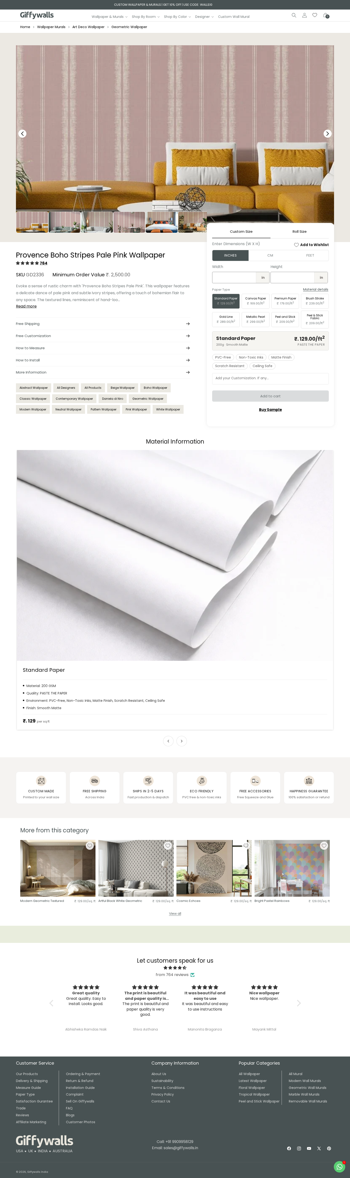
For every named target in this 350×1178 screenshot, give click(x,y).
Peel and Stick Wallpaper (259, 1101)
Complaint (75, 1094)
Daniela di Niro (112, 399)
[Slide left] (168, 741)
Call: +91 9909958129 (175, 1141)
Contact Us (160, 1101)
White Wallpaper (168, 409)
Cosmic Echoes (188, 901)
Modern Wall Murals (305, 1080)
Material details (315, 290)
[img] (175, 967)
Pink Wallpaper (136, 409)
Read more (26, 306)
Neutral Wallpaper (68, 409)
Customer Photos (80, 1122)
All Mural (295, 1074)
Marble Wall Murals (304, 1094)
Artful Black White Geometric (120, 901)
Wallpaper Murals (51, 27)
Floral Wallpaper (252, 1087)
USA (19, 1151)
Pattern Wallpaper (103, 409)
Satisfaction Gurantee (34, 1101)
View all (175, 913)
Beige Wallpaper (123, 388)
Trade (21, 1108)
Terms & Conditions (168, 1087)
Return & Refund (79, 1080)
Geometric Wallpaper (129, 27)
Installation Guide (80, 1087)
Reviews (22, 1115)
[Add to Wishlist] (89, 845)
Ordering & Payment (83, 1074)
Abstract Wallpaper (34, 388)
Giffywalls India (37, 1172)
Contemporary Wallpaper (74, 399)
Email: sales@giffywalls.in (175, 1148)
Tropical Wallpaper (254, 1094)
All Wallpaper (249, 1074)
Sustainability (162, 1080)
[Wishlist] (315, 15)
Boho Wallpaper (155, 388)
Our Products (27, 1074)
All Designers (66, 388)
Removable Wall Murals (308, 1101)
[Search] (294, 15)
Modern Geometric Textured (42, 901)
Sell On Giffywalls (80, 1101)
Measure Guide (28, 1087)
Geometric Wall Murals (307, 1087)
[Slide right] (181, 741)
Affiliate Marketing (31, 1122)
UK (30, 1151)
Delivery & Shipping (32, 1080)
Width (217, 266)
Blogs (70, 1115)
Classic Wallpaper (33, 399)
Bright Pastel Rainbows (272, 901)
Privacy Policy (162, 1094)
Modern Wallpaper (33, 409)
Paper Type (25, 1094)
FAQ (69, 1108)
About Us (158, 1074)
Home (25, 27)
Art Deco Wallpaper (88, 27)
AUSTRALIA (63, 1151)
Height (276, 266)
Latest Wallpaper (253, 1080)
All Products (93, 388)
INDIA (43, 1151)
